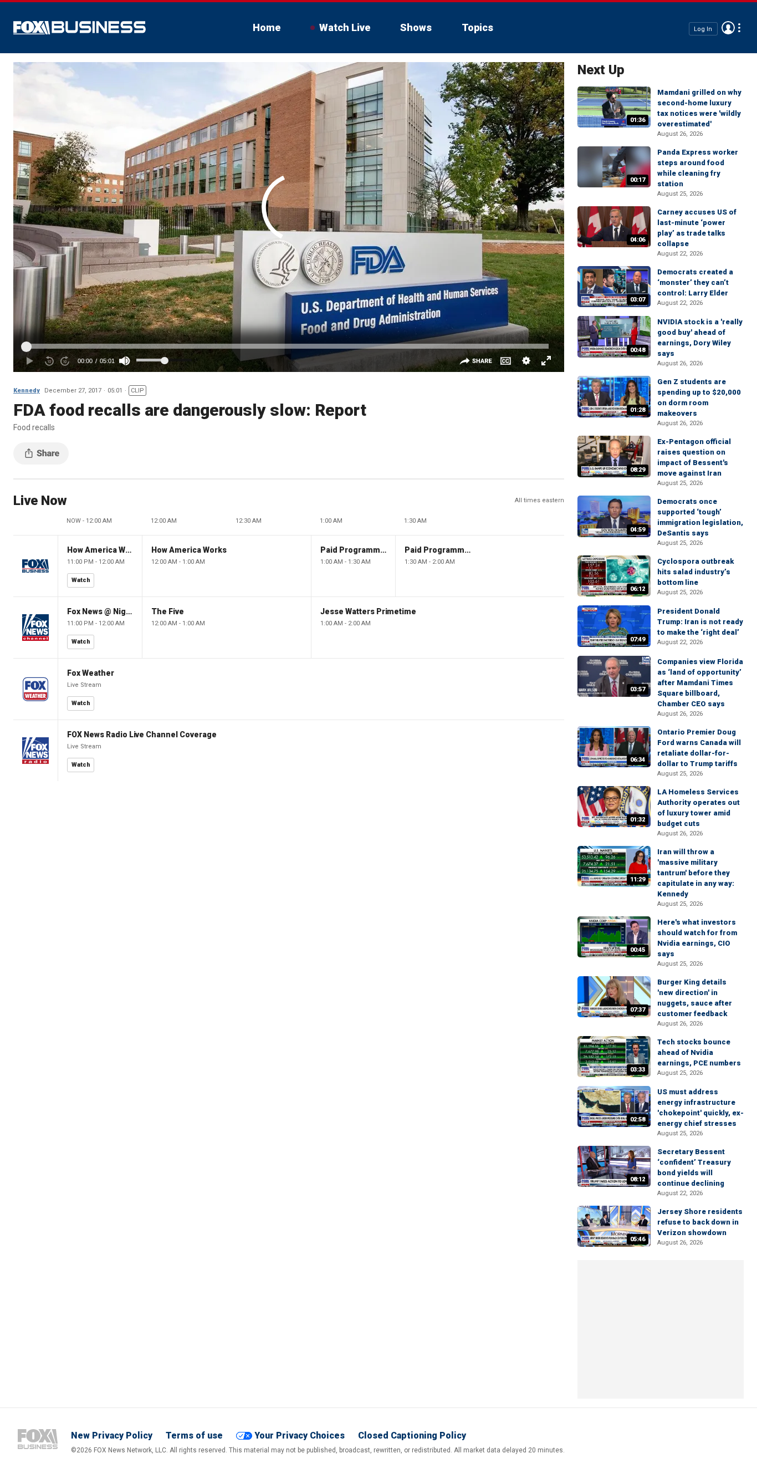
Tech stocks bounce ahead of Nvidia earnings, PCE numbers (699, 1052)
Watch (80, 580)
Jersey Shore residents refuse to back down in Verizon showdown (700, 1222)
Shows (416, 27)
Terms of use (194, 1435)
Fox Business (79, 27)
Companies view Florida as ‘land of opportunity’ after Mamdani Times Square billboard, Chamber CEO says (700, 682)
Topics (477, 27)
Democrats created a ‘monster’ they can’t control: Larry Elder (695, 282)
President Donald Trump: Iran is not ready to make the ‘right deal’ (700, 621)
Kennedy (26, 390)
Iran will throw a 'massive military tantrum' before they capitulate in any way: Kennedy (695, 873)
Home (266, 27)
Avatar (728, 27)
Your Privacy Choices (299, 1435)
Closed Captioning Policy (412, 1435)
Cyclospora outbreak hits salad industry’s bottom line (695, 571)
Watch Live (344, 27)
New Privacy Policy (111, 1435)
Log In (703, 28)
